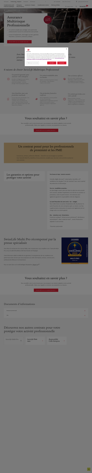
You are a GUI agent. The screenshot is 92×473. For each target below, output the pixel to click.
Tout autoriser (61, 62)
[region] (46, 56)
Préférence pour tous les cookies (32, 62)
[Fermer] (66, 48)
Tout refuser (52, 62)
